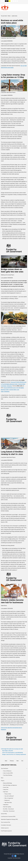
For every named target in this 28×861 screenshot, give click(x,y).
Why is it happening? (9, 798)
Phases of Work (8, 793)
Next (18, 760)
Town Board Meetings (7, 775)
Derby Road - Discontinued (8, 811)
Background (7, 800)
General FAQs (4, 813)
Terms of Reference (7, 770)
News (2, 777)
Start (6, 760)
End (22, 760)
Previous (12, 760)
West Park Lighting (7, 806)
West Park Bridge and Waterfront (10, 785)
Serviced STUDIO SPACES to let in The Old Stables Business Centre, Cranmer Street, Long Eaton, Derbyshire (13, 384)
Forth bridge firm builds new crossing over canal (12, 748)
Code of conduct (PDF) (8, 773)
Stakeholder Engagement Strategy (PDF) (9, 819)
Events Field (5, 787)
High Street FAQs (8, 802)
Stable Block (5, 804)
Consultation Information (6, 825)
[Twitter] (15, 856)
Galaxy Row (5, 789)
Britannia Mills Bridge (7, 783)
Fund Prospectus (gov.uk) (6, 830)
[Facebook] (13, 856)
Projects (2, 780)
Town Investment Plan (5, 822)
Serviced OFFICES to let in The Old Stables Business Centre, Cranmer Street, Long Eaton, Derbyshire (12, 389)
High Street (5, 791)
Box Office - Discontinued (8, 808)
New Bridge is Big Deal (7, 750)
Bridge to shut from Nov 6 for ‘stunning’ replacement (14, 754)
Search (26, 3)
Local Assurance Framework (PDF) (8, 816)
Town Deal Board (4, 768)
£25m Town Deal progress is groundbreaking (12, 752)
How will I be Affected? (9, 796)
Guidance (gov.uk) (5, 827)
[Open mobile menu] (26, 6)
